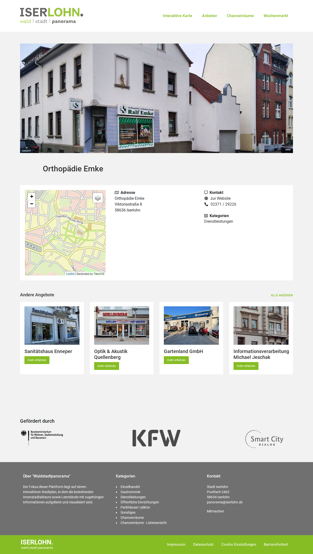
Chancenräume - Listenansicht (144, 523)
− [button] (31, 204)
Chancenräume (240, 15)
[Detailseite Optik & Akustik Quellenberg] (121, 325)
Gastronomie (130, 492)
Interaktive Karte (177, 15)
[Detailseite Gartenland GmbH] (191, 325)
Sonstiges (128, 512)
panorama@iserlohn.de (225, 502)
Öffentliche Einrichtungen (140, 502)
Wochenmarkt (276, 15)
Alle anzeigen (282, 295)
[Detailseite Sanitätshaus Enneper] (51, 325)
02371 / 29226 (223, 204)
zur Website (221, 198)
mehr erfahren (37, 360)
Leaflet (70, 274)
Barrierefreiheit (276, 544)
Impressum (176, 544)
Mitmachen (215, 511)
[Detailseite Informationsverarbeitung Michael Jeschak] (261, 325)
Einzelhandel (130, 487)
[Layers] (98, 198)
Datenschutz (203, 544)
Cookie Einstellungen (238, 544)
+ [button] (31, 196)
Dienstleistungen (218, 221)
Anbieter (209, 15)
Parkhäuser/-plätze (135, 507)
